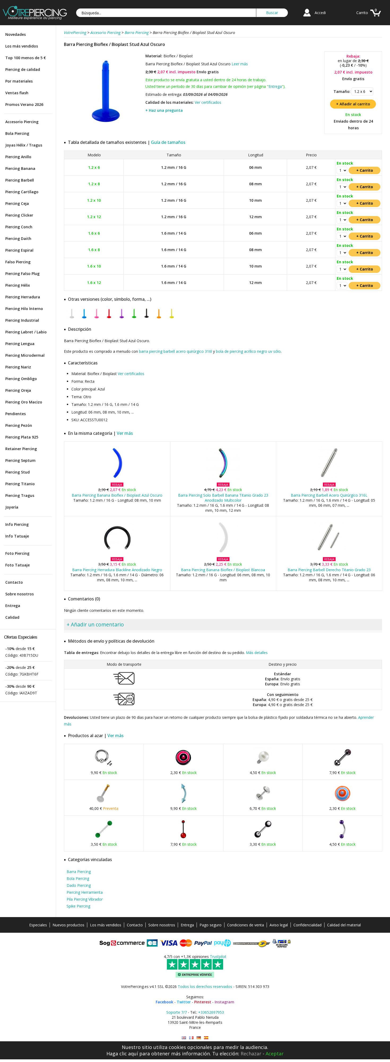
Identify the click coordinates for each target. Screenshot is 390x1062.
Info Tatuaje (17, 536)
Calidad (12, 617)
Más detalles (257, 652)
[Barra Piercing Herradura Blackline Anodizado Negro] (117, 553)
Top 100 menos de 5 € (25, 57)
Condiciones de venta (245, 924)
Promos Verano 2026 (24, 104)
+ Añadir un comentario (95, 624)
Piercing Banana (20, 168)
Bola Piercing (17, 133)
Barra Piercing (79, 871)
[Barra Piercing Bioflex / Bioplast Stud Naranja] (159, 318)
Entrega (12, 605)
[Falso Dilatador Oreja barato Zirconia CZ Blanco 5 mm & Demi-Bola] (263, 802)
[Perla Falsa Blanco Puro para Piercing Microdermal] (263, 766)
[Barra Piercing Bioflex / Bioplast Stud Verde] (134, 318)
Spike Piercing (78, 906)
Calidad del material (344, 924)
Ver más (125, 433)
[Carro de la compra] (376, 17)
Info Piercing (17, 524)
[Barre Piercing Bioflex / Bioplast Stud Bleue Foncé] (191, 1037)
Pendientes (15, 413)
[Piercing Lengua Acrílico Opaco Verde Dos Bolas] (104, 838)
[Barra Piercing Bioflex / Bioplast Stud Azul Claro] (84, 318)
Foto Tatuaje (17, 564)
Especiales (38, 924)
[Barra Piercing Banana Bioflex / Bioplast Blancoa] (223, 553)
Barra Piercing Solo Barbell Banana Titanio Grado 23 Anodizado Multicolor (223, 498)
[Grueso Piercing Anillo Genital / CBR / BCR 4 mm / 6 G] (104, 766)
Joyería (11, 507)
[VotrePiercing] (35, 18)
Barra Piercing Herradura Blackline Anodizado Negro (117, 569)
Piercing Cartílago (21, 191)
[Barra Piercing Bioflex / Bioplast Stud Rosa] (96, 318)
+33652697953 (211, 1012)
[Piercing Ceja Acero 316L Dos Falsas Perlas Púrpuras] (342, 838)
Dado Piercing (79, 885)
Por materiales (19, 81)
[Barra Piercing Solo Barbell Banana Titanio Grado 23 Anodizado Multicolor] (223, 478)
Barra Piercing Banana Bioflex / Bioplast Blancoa (223, 569)
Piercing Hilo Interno (24, 308)
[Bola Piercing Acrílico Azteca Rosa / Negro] (183, 766)
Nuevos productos (68, 924)
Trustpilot (218, 956)
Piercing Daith (18, 238)
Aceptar (275, 1053)
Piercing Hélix (17, 285)
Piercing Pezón (18, 425)
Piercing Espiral (19, 250)
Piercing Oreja (18, 390)
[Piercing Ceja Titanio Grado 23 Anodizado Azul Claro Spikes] (183, 802)
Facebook (164, 1001)
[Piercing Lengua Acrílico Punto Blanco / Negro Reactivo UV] (263, 838)
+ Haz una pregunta (164, 110)
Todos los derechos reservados (205, 986)
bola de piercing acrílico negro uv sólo (248, 351)
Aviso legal (279, 924)
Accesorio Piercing (21, 121)
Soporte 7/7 (176, 1012)
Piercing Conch (18, 226)
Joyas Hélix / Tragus (23, 145)
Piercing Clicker (19, 215)
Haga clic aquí (122, 1053)
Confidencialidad (307, 924)
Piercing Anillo (18, 156)
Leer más (240, 63)
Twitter (184, 1001)
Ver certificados (208, 102)
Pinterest (202, 1001)
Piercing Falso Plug (22, 273)
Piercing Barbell (19, 180)
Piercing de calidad (22, 69)
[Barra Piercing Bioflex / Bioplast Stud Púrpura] (121, 318)
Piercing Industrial (22, 320)
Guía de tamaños (168, 142)
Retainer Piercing (21, 448)
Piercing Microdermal (25, 355)
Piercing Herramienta (85, 892)
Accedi (320, 12)
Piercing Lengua (19, 343)
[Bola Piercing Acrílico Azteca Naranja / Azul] (342, 802)
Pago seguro (211, 924)
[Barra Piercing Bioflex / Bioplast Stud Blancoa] (71, 318)
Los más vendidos (21, 46)
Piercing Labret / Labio (26, 331)
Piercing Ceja (17, 203)
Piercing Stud (17, 472)
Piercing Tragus (19, 495)
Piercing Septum (20, 460)
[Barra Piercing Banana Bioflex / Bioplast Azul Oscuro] (117, 478)
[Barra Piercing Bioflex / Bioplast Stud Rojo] (109, 318)
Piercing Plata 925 (21, 437)
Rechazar (251, 1053)
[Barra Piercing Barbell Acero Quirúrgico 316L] (329, 478)
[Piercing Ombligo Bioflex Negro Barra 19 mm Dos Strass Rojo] (183, 838)
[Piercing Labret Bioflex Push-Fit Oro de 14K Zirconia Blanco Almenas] (104, 802)
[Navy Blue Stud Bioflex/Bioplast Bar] (183, 1037)
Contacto (14, 582)
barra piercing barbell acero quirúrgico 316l (175, 351)
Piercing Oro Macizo (23, 402)
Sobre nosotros (19, 593)
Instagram (224, 1001)
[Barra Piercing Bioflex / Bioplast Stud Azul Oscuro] (104, 129)
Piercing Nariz (18, 366)
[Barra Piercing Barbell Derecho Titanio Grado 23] (329, 553)
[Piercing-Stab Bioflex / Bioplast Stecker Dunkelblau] (198, 1037)
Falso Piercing (18, 261)
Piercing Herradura (22, 296)
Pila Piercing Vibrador (85, 899)
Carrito (362, 12)
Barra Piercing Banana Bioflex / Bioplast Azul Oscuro (117, 495)
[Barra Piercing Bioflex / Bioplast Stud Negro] (146, 318)
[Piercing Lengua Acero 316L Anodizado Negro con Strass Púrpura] (342, 766)
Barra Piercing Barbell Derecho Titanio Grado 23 (329, 569)
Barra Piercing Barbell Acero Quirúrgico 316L (329, 495)
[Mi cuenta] (307, 17)
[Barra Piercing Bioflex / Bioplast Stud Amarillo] (171, 318)
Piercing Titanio (20, 483)
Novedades (15, 34)
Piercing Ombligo (21, 378)
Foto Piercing (17, 553)
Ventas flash (16, 92)
